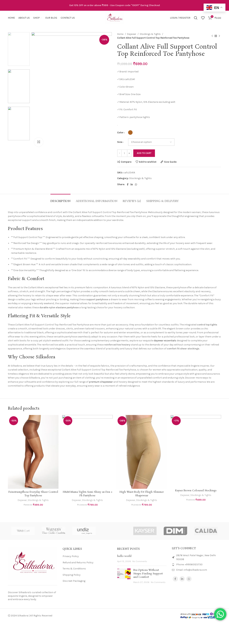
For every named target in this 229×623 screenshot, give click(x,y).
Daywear (132, 34)
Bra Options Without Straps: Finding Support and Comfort (148, 573)
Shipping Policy (72, 574)
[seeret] (114, 531)
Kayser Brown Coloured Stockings (195, 490)
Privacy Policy (71, 556)
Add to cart (144, 153)
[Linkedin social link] (132, 184)
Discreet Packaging (74, 580)
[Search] (195, 17)
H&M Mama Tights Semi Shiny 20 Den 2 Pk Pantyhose (87, 493)
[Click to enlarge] (38, 142)
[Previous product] (212, 36)
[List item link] (196, 565)
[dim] (175, 531)
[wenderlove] (23, 531)
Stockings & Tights (150, 34)
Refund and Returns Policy (78, 562)
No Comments (139, 561)
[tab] (60, 199)
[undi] (84, 531)
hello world (124, 556)
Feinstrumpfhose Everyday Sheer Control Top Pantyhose (33, 493)
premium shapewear (101, 381)
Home (120, 34)
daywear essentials (165, 340)
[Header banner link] (114, 5)
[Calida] (206, 531)
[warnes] (53, 531)
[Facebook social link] (128, 184)
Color (120, 132)
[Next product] (219, 36)
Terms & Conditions (74, 568)
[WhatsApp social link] (136, 184)
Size (119, 142)
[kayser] (145, 531)
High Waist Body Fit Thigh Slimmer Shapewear (142, 493)
